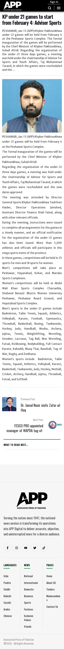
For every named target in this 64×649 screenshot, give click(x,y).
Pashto (7, 583)
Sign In (54, 2)
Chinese (8, 616)
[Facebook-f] (7, 548)
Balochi (7, 596)
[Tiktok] (44, 548)
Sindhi (7, 589)
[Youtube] (26, 548)
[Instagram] (16, 548)
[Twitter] (35, 548)
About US (51, 583)
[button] (49, 7)
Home (49, 576)
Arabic (7, 609)
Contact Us (52, 606)
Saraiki (7, 602)
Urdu (6, 576)
